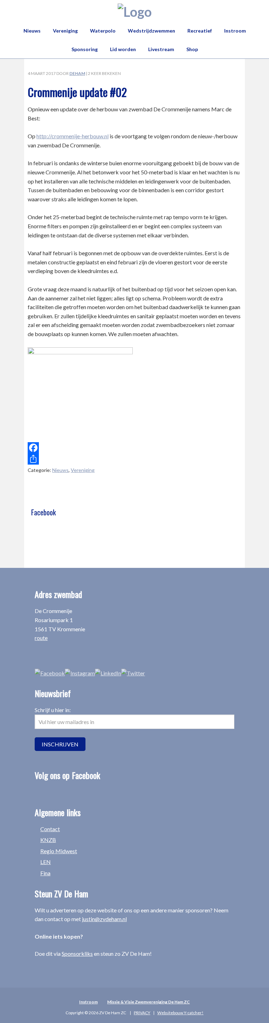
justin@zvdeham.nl (104, 919)
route (41, 637)
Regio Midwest (58, 851)
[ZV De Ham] (135, 12)
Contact (50, 829)
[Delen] (134, 459)
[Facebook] (134, 447)
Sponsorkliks (77, 953)
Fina (45, 873)
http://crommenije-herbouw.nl (72, 136)
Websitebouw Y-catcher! (180, 1012)
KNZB (48, 839)
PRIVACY (142, 1012)
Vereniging (83, 470)
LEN (45, 861)
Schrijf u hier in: (53, 710)
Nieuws (60, 470)
